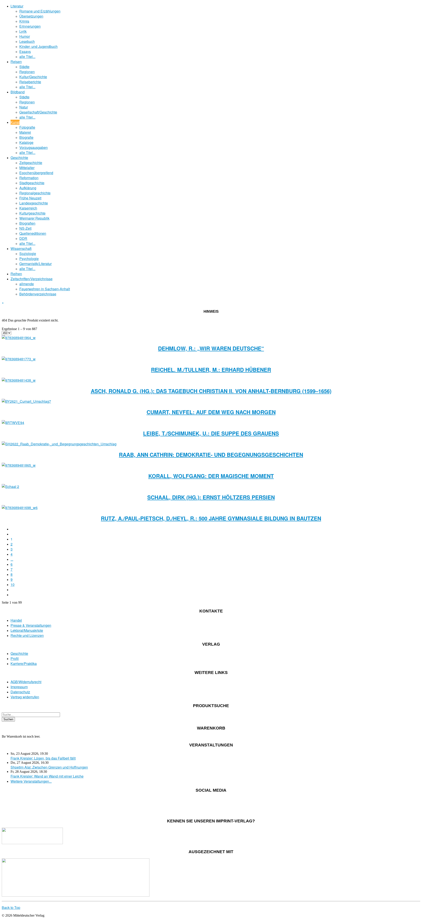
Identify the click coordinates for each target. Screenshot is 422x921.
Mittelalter (27, 167)
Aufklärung (27, 187)
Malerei (25, 132)
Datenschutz (20, 691)
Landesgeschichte (33, 203)
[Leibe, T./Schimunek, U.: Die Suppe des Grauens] (13, 422)
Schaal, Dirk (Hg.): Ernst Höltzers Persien (211, 497)
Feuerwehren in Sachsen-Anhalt (44, 288)
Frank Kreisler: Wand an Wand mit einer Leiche (47, 776)
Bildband (18, 91)
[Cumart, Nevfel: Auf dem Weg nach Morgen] (26, 401)
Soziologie (27, 253)
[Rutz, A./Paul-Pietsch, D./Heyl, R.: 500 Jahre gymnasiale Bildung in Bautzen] (20, 507)
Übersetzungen (31, 16)
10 (13, 584)
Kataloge (26, 142)
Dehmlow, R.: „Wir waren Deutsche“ (211, 348)
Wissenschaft (21, 248)
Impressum (19, 686)
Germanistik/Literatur (35, 263)
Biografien (27, 223)
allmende (26, 283)
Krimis (24, 21)
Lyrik (23, 31)
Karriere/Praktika (24, 663)
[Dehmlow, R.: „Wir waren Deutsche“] (19, 337)
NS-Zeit (25, 228)
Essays (25, 51)
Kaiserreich (28, 208)
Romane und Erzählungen (39, 11)
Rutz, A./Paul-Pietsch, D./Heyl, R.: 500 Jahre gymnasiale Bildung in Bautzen (211, 518)
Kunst (15, 122)
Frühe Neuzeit (30, 197)
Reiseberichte (30, 81)
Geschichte (19, 157)
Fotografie (27, 127)
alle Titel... (27, 56)
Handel (16, 620)
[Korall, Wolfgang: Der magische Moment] (19, 465)
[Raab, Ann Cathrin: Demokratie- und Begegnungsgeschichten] (59, 443)
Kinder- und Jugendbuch (38, 46)
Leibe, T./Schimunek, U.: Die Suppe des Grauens (211, 433)
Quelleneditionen (32, 233)
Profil (15, 658)
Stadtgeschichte (31, 182)
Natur (23, 107)
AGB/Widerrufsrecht (26, 681)
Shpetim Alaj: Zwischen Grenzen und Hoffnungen (49, 767)
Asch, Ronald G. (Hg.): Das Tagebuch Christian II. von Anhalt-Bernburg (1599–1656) (211, 391)
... (12, 559)
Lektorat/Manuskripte (27, 630)
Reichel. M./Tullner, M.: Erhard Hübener (211, 369)
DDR (23, 238)
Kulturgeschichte (32, 213)
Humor (24, 36)
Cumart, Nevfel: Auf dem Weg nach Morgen (211, 412)
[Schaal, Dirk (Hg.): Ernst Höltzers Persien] (10, 486)
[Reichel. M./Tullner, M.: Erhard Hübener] (19, 358)
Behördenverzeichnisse (37, 293)
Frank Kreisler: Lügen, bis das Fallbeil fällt (43, 758)
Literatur (17, 6)
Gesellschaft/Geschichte (38, 112)
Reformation (28, 177)
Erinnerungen (30, 26)
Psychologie (29, 258)
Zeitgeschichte (30, 162)
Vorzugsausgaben (33, 147)
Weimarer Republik (34, 218)
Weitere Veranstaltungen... (31, 781)
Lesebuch (27, 41)
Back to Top (11, 907)
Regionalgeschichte (35, 192)
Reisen (16, 61)
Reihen (16, 273)
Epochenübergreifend (36, 172)
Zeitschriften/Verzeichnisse (32, 278)
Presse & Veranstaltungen (31, 625)
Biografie (26, 137)
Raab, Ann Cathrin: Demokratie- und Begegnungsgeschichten (211, 454)
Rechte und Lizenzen (27, 635)
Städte (24, 66)
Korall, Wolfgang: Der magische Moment (211, 476)
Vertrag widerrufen (25, 696)
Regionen (27, 71)
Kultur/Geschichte (33, 76)
